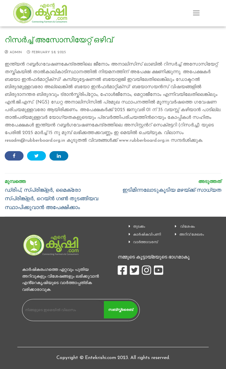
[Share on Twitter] (36, 156)
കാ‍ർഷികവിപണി (147, 234)
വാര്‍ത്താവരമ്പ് (145, 242)
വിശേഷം (187, 226)
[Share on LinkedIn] (58, 156)
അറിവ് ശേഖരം (191, 234)
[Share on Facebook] (14, 156)
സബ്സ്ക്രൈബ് (120, 310)
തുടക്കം (139, 226)
